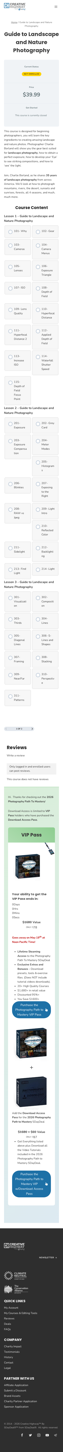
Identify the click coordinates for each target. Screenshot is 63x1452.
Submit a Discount (15, 1390)
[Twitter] (30, 1435)
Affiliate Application (16, 1385)
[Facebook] (22, 1435)
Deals (7, 1324)
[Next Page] (32, 729)
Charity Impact (13, 1346)
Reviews (9, 1318)
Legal (7, 1368)
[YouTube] (47, 1435)
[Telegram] (55, 1435)
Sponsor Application (16, 1407)
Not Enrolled (31, 74)
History (8, 1357)
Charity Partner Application (20, 1401)
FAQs (7, 1329)
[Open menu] (56, 6)
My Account (11, 1308)
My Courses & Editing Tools (20, 1313)
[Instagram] (38, 1435)
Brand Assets (12, 1396)
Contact (8, 1362)
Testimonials (12, 1352)
